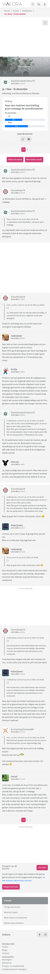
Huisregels (7, 959)
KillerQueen (17, 525)
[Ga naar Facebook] (39, 934)
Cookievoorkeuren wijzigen (14, 969)
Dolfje (14, 369)
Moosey (15, 462)
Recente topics (11, 912)
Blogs (4, 950)
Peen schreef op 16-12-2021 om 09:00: (23, 557)
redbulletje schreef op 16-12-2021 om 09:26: (25, 638)
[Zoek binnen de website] (33, 4)
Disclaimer (7, 962)
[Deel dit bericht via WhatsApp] (23, 139)
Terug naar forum (12, 907)
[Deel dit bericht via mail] (28, 139)
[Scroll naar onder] (45, 22)
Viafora (6, 934)
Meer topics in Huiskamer (15, 917)
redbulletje (16, 335)
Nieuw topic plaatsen (13, 923)
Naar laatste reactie (34, 160)
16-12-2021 (14, 83)
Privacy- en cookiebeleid (13, 966)
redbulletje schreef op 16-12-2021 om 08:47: (25, 420)
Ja (9, 116)
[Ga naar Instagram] (45, 934)
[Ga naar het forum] (38, 4)
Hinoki (14, 776)
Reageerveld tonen (11, 887)
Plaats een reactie (15, 160)
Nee (10, 122)
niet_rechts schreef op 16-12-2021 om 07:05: (26, 737)
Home (7, 10)
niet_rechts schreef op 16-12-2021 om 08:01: (26, 305)
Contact (5, 953)
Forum (16, 10)
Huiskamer (27, 10)
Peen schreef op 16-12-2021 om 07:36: (23, 219)
